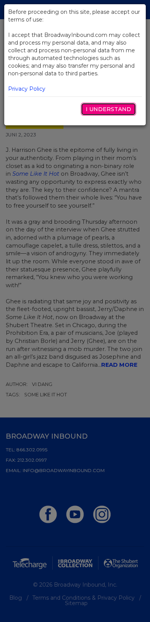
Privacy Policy (26, 88)
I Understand (108, 109)
